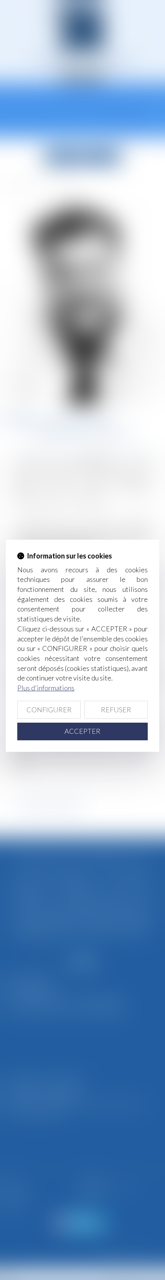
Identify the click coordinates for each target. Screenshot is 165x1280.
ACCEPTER (82, 731)
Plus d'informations (45, 688)
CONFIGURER (49, 709)
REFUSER (116, 709)
